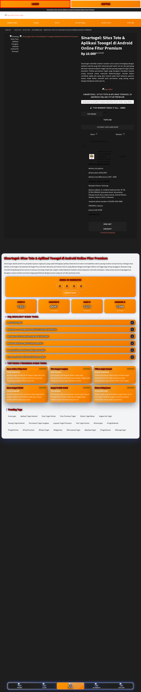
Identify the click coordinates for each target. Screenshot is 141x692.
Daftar (70, 688)
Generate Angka (70, 293)
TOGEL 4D (8, 30)
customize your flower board (107, 127)
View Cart (107, 224)
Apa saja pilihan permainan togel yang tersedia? (26, 350)
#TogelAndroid (112, 423)
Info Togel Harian (82, 423)
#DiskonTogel (44, 430)
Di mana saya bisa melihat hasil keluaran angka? (26, 357)
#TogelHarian (105, 430)
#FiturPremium (28, 430)
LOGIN (35, 4)
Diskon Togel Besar (87, 416)
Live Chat (121, 688)
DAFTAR (105, 4)
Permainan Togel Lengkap (39, 423)
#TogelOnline (13, 430)
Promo (19, 688)
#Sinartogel (98, 423)
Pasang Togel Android (16, 423)
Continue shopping (107, 232)
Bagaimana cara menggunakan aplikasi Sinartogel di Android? (32, 329)
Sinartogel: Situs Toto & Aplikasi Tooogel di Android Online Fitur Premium (70, 10)
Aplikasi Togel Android (28, 416)
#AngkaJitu (58, 430)
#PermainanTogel (73, 430)
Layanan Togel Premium (62, 423)
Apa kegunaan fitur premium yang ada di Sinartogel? (28, 336)
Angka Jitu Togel (105, 416)
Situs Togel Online (49, 416)
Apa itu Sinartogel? (14, 322)
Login (44, 688)
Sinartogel (12, 416)
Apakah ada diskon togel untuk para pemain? (25, 343)
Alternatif (97, 688)
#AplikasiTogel (90, 430)
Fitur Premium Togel (68, 416)
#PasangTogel (120, 430)
